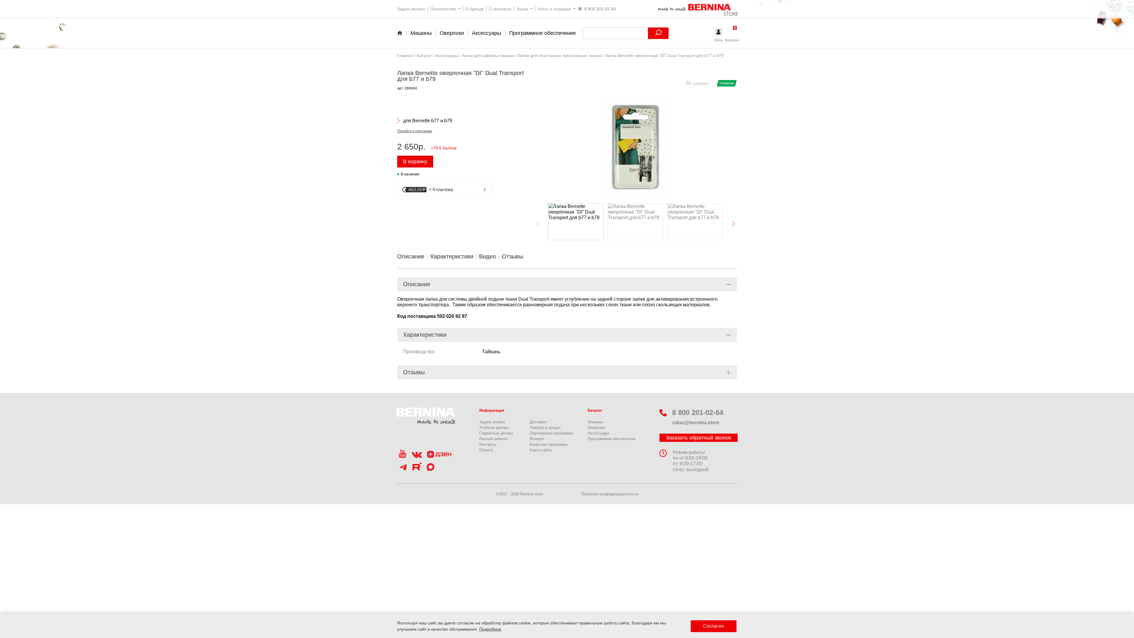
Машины (595, 422)
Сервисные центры (496, 433)
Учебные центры (494, 427)
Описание (410, 256)
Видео (487, 256)
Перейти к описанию (414, 131)
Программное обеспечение (612, 439)
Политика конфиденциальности (609, 494)
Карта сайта (540, 450)
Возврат (537, 439)
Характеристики (451, 256)
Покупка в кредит (545, 427)
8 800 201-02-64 (697, 412)
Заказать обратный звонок (698, 438)
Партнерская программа (551, 433)
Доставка (538, 422)
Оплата (486, 450)
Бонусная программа (548, 444)
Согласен (713, 626)
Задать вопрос (492, 422)
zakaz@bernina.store (695, 422)
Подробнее (490, 629)
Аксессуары (598, 433)
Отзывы (512, 256)
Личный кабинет (493, 439)
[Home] (401, 32)
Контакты (487, 444)
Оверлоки (596, 427)
